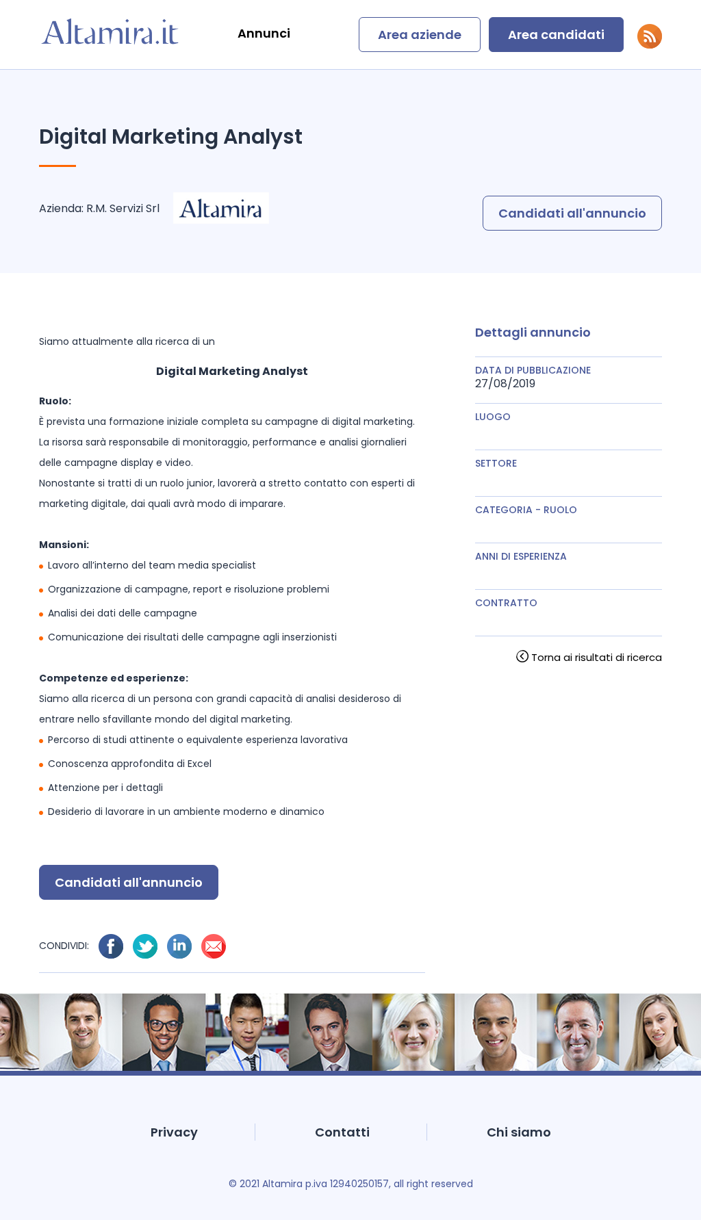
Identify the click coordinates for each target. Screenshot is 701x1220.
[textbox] (568, 430)
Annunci (264, 33)
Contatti (342, 1132)
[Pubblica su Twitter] (145, 946)
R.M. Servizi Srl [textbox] (123, 208)
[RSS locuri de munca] (649, 45)
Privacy (174, 1132)
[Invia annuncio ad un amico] (213, 946)
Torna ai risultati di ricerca (596, 657)
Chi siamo (519, 1132)
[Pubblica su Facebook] (111, 946)
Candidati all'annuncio (572, 213)
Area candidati (556, 34)
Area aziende (419, 34)
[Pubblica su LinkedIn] (179, 946)
